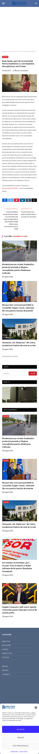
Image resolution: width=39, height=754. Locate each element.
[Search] (36, 3)
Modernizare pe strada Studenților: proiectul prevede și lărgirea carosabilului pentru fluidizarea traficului (18, 269)
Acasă (4, 51)
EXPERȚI (5, 649)
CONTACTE (6, 674)
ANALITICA (6, 641)
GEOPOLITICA (7, 653)
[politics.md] (19, 3)
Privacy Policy (23, 751)
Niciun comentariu (21, 71)
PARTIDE (5, 670)
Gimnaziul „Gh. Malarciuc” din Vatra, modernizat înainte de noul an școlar (19, 344)
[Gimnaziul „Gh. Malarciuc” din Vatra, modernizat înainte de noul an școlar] (19, 329)
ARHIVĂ (5, 666)
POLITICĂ (5, 57)
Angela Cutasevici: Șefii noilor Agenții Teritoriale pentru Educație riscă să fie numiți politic (19, 610)
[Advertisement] (19, 29)
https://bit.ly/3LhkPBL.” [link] (10, 188)
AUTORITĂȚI (6, 645)
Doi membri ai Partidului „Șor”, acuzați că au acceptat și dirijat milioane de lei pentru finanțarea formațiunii (17, 567)
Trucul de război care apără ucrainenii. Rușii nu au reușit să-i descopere (28, 214)
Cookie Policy (14, 751)
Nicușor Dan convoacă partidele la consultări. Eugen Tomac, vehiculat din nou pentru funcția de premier (18, 307)
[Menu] (3, 3)
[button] (36, 708)
